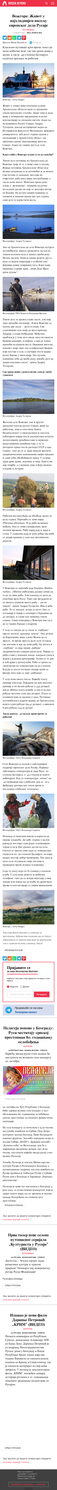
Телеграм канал (26, 1012)
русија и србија (14, 1205)
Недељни (14, 987)
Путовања (28, 30)
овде (30, 1476)
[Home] (5, 3)
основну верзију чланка (16, 1219)
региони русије (14, 950)
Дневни (26, 987)
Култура (27, 1046)
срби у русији (13, 1285)
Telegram (37, 43)
